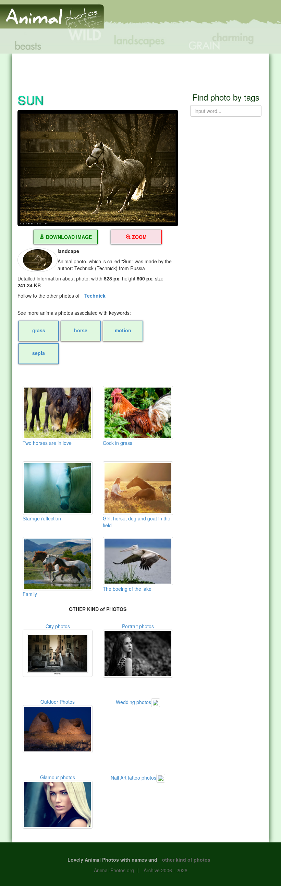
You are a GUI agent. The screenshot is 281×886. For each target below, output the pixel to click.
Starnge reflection (42, 518)
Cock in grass (117, 442)
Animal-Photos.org (114, 870)
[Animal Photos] (52, 13)
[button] (97, 168)
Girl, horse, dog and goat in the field (136, 522)
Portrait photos (138, 626)
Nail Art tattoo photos (133, 777)
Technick (95, 295)
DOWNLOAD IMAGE (68, 236)
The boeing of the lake (127, 588)
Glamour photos (57, 777)
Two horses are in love (47, 442)
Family (30, 593)
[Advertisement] (140, 69)
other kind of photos (186, 859)
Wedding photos (133, 702)
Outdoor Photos (57, 701)
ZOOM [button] (139, 236)
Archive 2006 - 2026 (165, 870)
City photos (58, 626)
